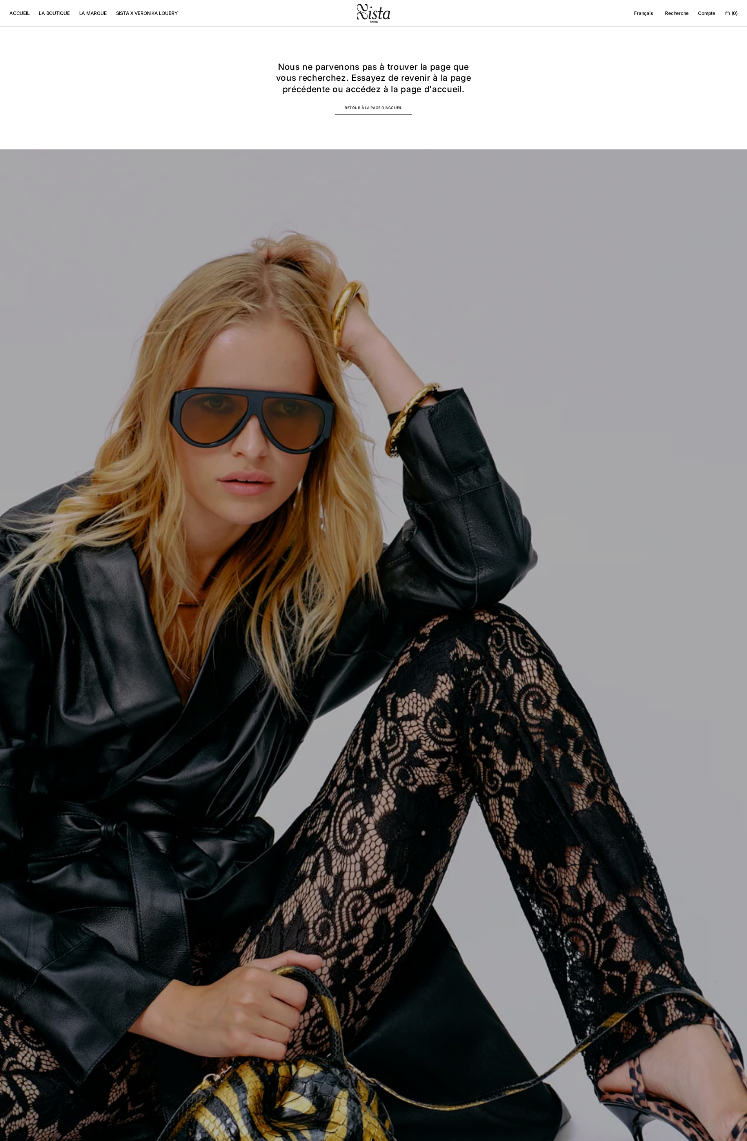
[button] (643, 13)
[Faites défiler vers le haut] (735, 1129)
